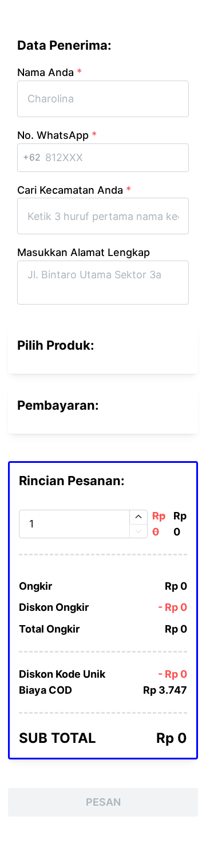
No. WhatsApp (57, 135)
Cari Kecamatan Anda (74, 190)
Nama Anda (49, 72)
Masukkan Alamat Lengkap (83, 252)
